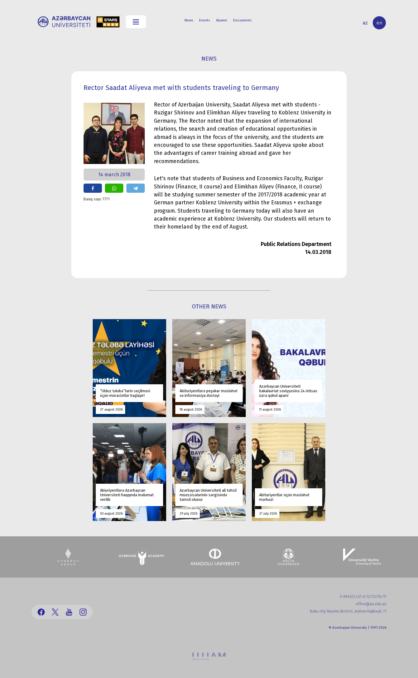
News (189, 20)
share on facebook (93, 188)
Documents (242, 20)
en (379, 23)
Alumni (221, 20)
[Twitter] (55, 612)
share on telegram (135, 188)
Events (204, 20)
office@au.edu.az (371, 604)
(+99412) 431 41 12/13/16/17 (363, 596)
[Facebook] (41, 612)
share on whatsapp (114, 188)
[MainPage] (64, 21)
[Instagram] (83, 612)
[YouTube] (69, 612)
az (365, 23)
